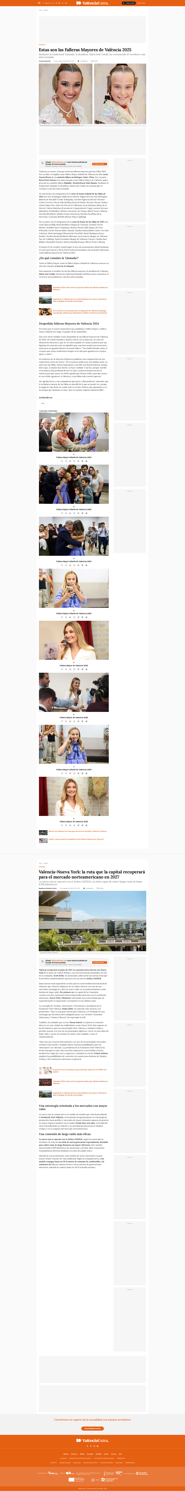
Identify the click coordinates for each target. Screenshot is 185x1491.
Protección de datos (90, 1462)
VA (62, 3)
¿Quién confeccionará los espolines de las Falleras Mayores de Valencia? (76, 839)
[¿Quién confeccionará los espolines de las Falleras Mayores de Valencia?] (43, 840)
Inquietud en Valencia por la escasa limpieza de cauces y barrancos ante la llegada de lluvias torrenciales (80, 300)
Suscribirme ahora (92, 1428)
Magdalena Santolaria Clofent (48, 888)
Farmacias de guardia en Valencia (80, 1458)
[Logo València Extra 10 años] (92, 1442)
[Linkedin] (70, 461)
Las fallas (63, 1458)
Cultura (106, 1454)
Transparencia (130, 1462)
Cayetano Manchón (45, 61)
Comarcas (74, 1454)
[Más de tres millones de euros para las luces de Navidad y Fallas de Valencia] (43, 832)
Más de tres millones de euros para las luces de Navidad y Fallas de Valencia (78, 831)
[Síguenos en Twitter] (53, 3)
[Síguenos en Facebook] (50, 3)
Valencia (42, 44)
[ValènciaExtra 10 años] (92, 3)
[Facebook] (62, 461)
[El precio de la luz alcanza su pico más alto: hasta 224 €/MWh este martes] (45, 1070)
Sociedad (98, 1454)
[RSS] (59, 3)
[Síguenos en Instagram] (56, 3)
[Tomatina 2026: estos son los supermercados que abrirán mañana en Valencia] (45, 288)
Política (82, 1454)
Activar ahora (98, 164)
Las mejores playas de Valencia (104, 1458)
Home (40, 10)
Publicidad (119, 1462)
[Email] (82, 461)
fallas (43, 403)
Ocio (120, 1454)
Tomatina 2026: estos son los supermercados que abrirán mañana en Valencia (80, 288)
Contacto (53, 1462)
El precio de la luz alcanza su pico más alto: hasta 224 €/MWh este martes (80, 1071)
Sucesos (113, 1454)
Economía (90, 1454)
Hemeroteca (121, 1458)
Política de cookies (106, 1462)
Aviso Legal (77, 1462)
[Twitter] (66, 461)
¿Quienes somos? (65, 1462)
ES (66, 3)
